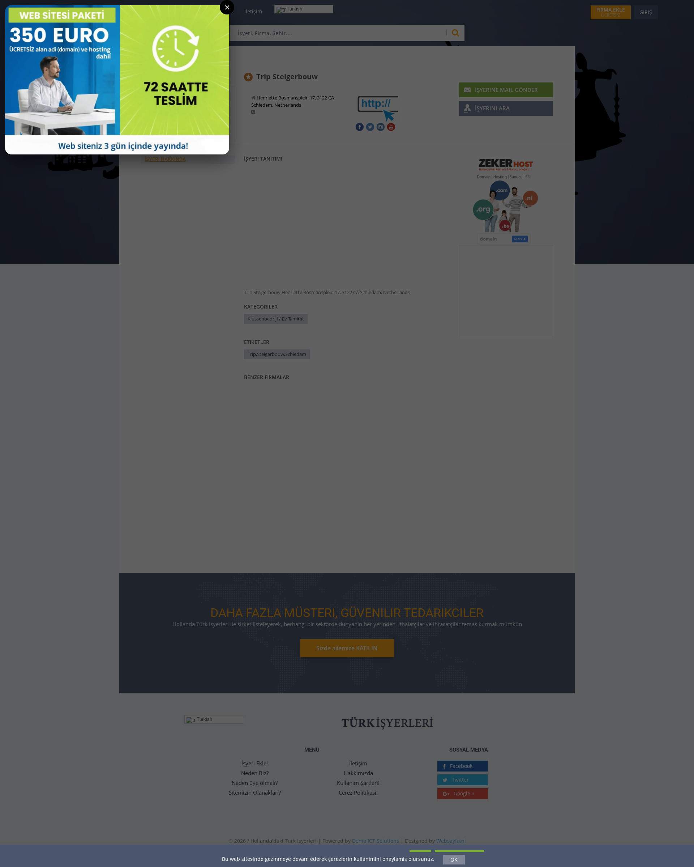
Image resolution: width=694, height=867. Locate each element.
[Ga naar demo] (117, 79)
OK (454, 859)
